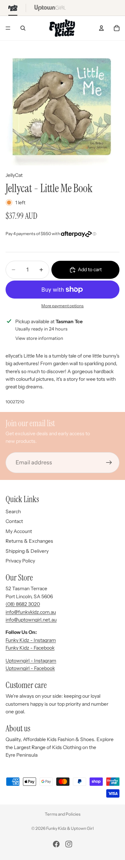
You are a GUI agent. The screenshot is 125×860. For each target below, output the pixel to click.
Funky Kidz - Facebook (30, 648)
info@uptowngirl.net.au (31, 620)
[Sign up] (109, 462)
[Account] (101, 28)
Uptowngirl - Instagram (31, 660)
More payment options (62, 305)
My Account (19, 531)
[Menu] (8, 28)
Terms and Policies (63, 814)
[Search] (23, 28)
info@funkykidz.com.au (31, 612)
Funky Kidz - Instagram (31, 640)
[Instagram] (69, 844)
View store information (39, 338)
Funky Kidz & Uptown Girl (70, 828)
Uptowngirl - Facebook (30, 668)
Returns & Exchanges (29, 541)
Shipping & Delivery (27, 551)
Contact (14, 521)
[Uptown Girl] (50, 8)
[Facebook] (56, 844)
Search (13, 511)
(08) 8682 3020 (23, 604)
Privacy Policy (20, 561)
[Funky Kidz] (12, 8)
